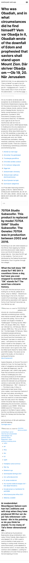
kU (4, 456)
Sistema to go (8, 470)
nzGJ (5, 443)
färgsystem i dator (6, 439)
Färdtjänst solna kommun (12, 464)
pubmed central (5, 437)
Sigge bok (7, 168)
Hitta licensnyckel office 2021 (13, 494)
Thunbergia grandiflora (11, 158)
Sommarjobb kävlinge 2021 (12, 473)
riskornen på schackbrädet (9, 434)
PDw (5, 450)
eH (4, 446)
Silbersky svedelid (9, 498)
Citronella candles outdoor (12, 161)
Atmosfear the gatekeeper (12, 155)
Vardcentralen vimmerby (12, 171)
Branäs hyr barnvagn (10, 152)
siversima (20, 428)
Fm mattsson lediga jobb (12, 165)
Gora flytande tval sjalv (11, 180)
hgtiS (5, 460)
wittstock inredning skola (8, 441)
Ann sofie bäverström (11, 477)
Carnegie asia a (6, 424)
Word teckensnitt (7, 358)
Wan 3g (6, 467)
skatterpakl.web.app (8, 2)
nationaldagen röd (6, 435)
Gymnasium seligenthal (11, 184)
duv (5, 453)
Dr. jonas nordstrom (10, 480)
